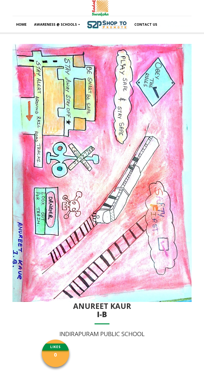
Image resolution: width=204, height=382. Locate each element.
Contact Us (145, 24)
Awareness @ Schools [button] (55, 24)
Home (21, 24)
